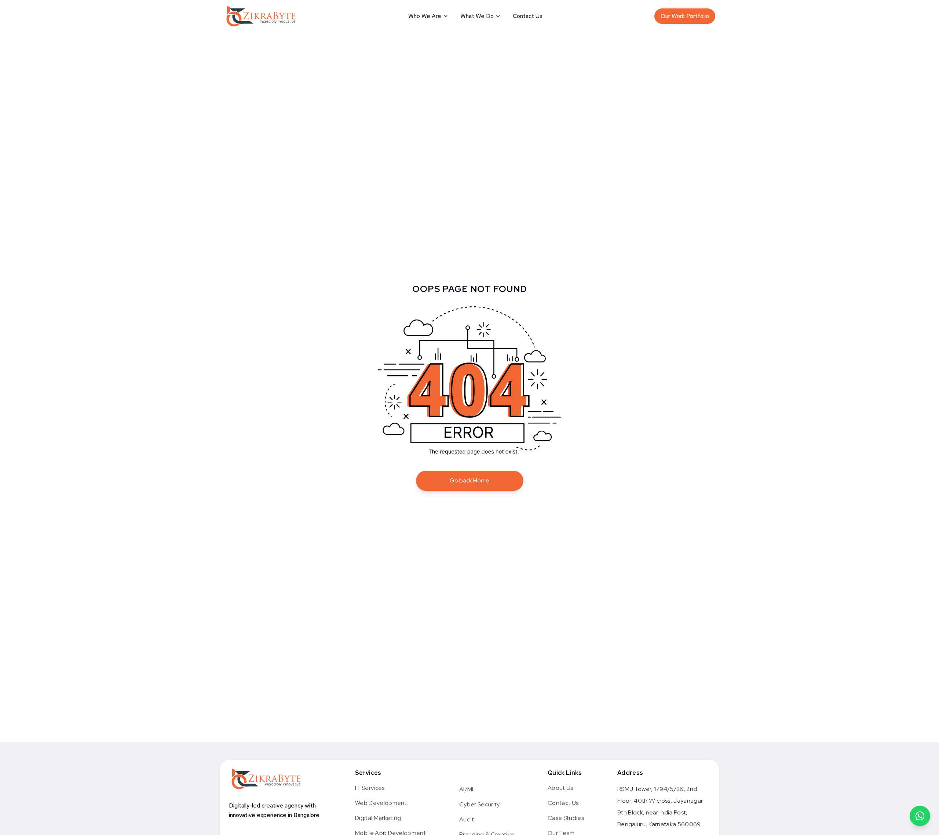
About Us (560, 788)
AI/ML (467, 789)
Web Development (381, 803)
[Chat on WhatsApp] (920, 816)
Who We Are (424, 16)
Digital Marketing (378, 818)
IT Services (370, 788)
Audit (466, 819)
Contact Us (527, 16)
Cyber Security (479, 804)
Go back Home (469, 480)
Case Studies (566, 818)
